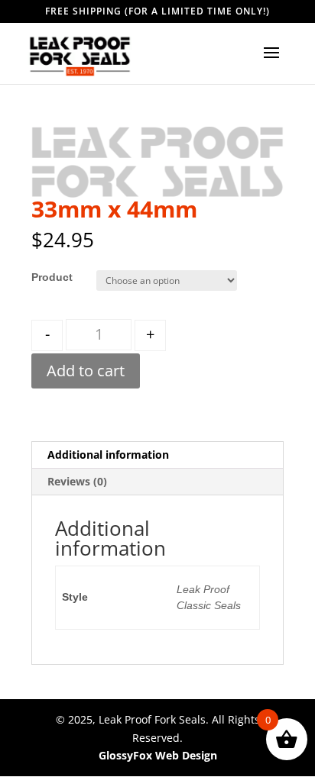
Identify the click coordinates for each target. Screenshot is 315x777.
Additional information (108, 454)
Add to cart (86, 370)
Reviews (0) (77, 481)
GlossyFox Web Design (158, 755)
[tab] (157, 455)
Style (44, 277)
